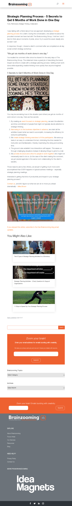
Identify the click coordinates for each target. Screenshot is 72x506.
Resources (10, 443)
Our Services (11, 440)
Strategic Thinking (24, 24)
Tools (8, 24)
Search (61, 327)
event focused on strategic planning (34, 121)
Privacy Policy (11, 458)
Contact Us (11, 462)
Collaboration (34, 24)
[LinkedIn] (39, 503)
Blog (8, 446)
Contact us (11, 184)
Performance (14, 24)
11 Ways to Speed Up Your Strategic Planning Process (30, 306)
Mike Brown (22, 186)
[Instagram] (43, 503)
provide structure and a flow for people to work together (34, 154)
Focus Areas (11, 437)
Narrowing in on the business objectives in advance (29, 129)
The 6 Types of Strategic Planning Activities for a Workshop (32, 256)
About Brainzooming (13, 433)
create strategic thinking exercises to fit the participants (33, 137)
